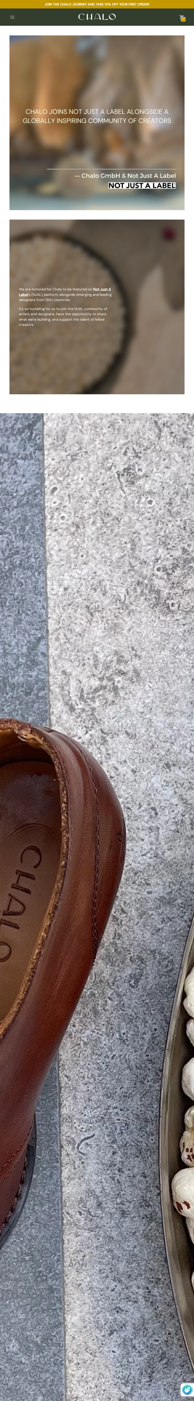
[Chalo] (97, 17)
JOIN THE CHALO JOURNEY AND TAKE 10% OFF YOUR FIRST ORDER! (97, 4)
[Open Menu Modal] (12, 17)
